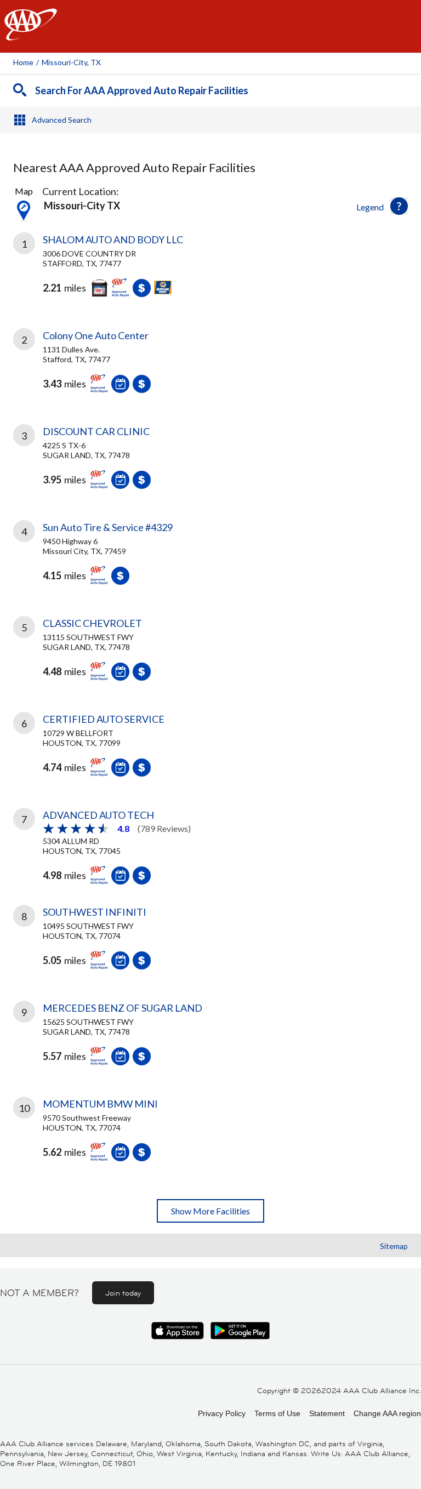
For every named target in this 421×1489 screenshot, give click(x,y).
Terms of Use (277, 1413)
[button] (399, 206)
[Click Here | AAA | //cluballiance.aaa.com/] (30, 33)
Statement (327, 1413)
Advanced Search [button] (62, 119)
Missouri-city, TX (71, 62)
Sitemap (394, 1246)
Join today (123, 1293)
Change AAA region (387, 1413)
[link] (210, 272)
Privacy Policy (222, 1413)
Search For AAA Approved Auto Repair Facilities (141, 90)
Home (23, 62)
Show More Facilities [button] (210, 1211)
